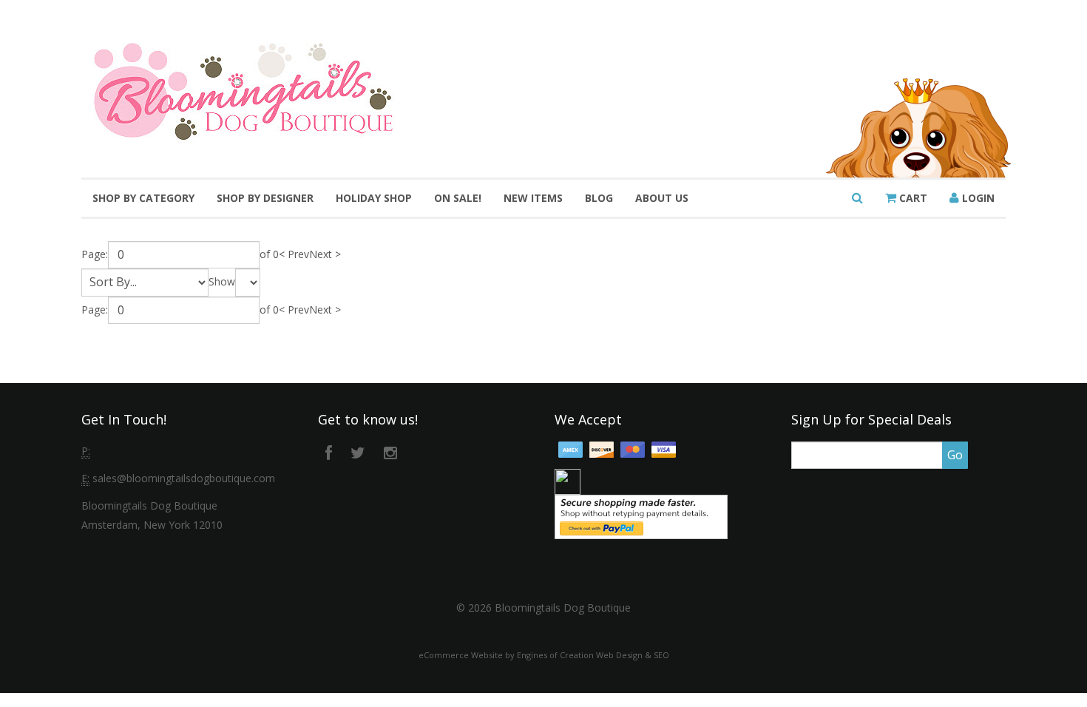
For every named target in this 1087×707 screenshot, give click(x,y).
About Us (661, 198)
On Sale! (457, 198)
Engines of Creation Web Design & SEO (593, 654)
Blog (599, 198)
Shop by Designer (265, 198)
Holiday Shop (374, 198)
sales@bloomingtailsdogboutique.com (183, 478)
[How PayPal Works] (641, 516)
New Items (533, 198)
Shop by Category (143, 198)
